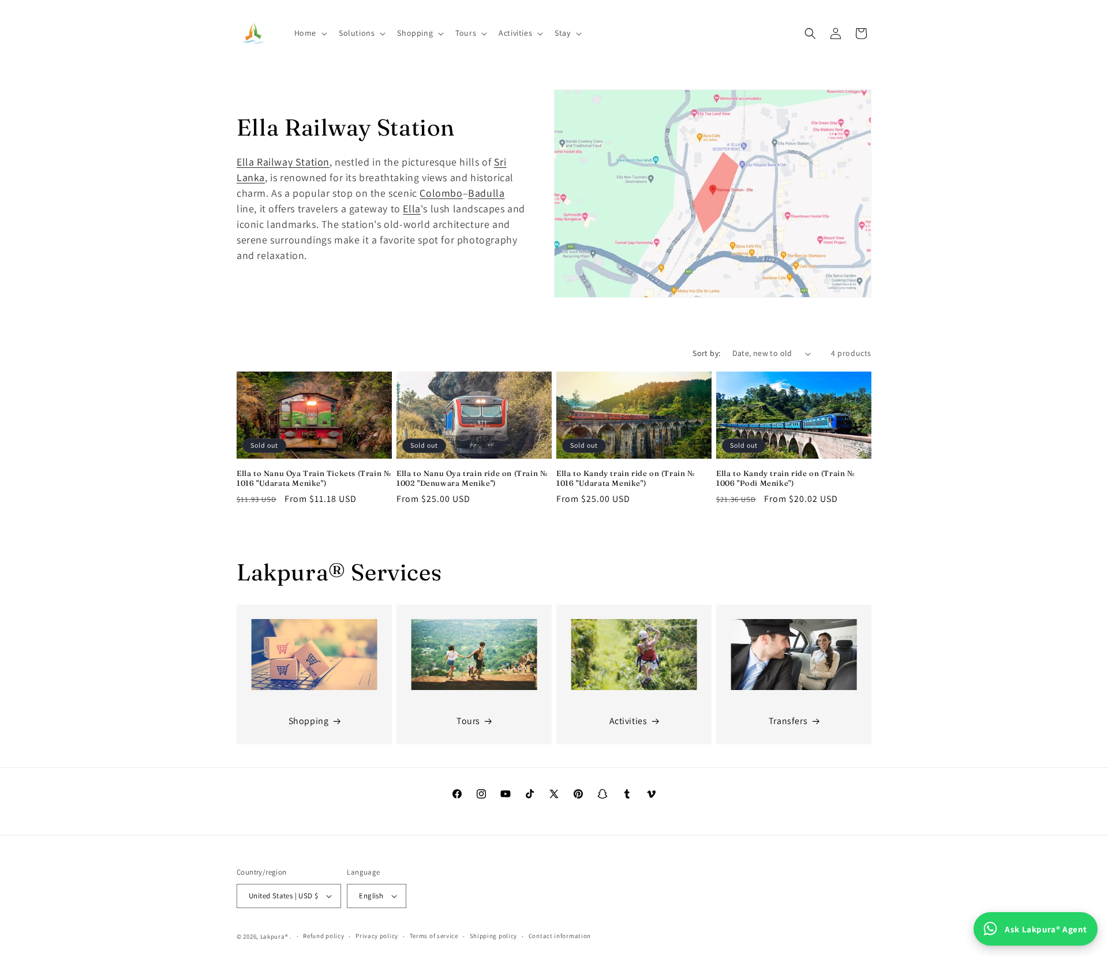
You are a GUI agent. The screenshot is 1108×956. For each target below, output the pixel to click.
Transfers (788, 721)
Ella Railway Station (283, 161)
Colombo (441, 193)
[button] (309, 33)
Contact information (560, 936)
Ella (411, 208)
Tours (468, 721)
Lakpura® (274, 936)
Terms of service (434, 936)
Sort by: (706, 353)
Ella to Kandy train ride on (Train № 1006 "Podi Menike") (785, 478)
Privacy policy (376, 936)
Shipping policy (494, 936)
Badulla (486, 193)
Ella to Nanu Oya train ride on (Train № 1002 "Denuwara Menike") (471, 478)
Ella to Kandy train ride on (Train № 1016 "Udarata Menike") (625, 478)
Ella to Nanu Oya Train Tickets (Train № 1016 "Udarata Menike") (314, 478)
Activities (628, 721)
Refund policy (323, 936)
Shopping (309, 721)
